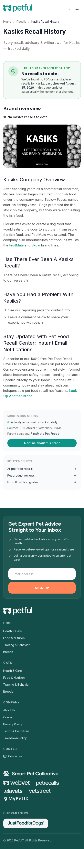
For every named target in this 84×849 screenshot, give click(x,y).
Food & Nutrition (14, 638)
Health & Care (12, 631)
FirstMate (16, 245)
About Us (9, 710)
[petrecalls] (47, 782)
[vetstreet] (40, 791)
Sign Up (42, 588)
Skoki (35, 245)
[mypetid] (15, 798)
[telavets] (12, 791)
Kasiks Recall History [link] (45, 21)
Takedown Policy (15, 738)
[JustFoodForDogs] (25, 823)
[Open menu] (77, 8)
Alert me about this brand (42, 443)
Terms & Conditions (16, 731)
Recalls (21, 21)
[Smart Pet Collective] (42, 773)
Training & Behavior (16, 645)
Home (7, 21)
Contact (8, 717)
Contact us (15, 756)
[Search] (68, 8)
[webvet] (16, 782)
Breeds (8, 652)
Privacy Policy (12, 724)
